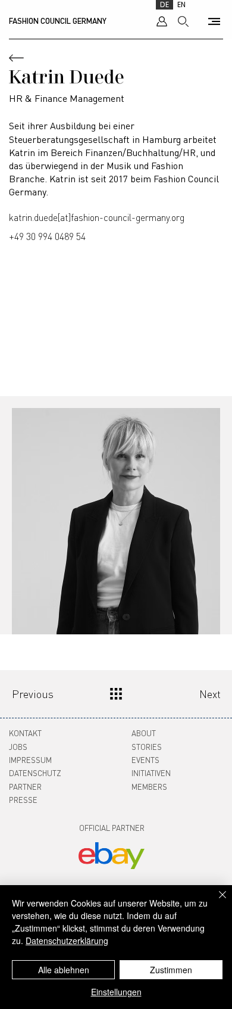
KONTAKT (25, 733)
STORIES (146, 747)
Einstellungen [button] (116, 992)
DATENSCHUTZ (35, 773)
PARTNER (25, 786)
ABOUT (143, 733)
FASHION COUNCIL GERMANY (57, 20)
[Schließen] (215, 901)
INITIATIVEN (151, 773)
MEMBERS (149, 786)
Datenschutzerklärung (67, 940)
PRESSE (23, 800)
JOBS (18, 747)
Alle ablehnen (63, 970)
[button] (214, 21)
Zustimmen (171, 970)
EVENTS (145, 760)
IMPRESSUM (30, 760)
